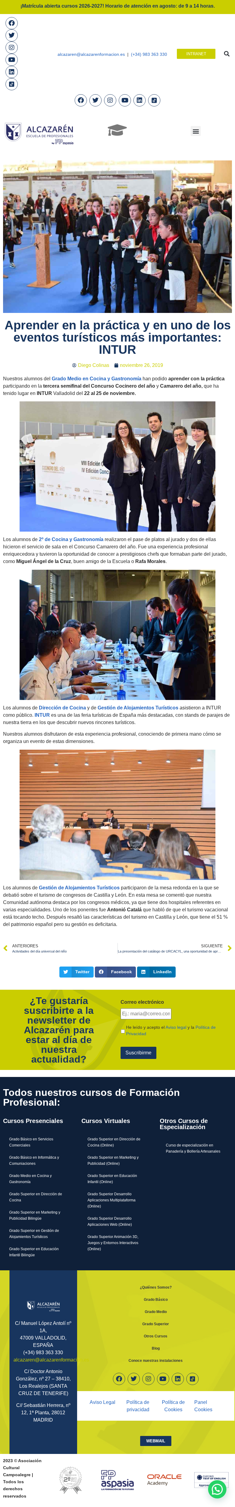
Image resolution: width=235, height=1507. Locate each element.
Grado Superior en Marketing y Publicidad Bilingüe (34, 1215)
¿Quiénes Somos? (156, 1287)
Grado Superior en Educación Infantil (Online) (112, 1179)
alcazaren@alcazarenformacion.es (91, 54)
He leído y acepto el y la (171, 1030)
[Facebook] (12, 23)
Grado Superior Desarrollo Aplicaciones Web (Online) (110, 1221)
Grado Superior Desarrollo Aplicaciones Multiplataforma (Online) (112, 1200)
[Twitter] (12, 35)
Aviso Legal (102, 1402)
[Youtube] (12, 60)
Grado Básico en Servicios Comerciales (31, 1142)
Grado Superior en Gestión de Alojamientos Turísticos (34, 1234)
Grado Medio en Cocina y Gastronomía (30, 1179)
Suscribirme (138, 1052)
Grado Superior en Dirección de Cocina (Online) (114, 1142)
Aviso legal (176, 1027)
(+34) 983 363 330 (149, 54)
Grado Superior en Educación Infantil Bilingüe (34, 1252)
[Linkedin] (12, 72)
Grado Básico (156, 1299)
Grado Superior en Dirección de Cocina (35, 1197)
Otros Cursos (155, 1336)
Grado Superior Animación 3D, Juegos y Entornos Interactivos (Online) (113, 1243)
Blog (156, 1348)
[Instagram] (12, 47)
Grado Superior (155, 1324)
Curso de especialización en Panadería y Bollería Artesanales (193, 1148)
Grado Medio (156, 1312)
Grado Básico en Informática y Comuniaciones (34, 1160)
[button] (227, 54)
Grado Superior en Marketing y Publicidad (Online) (113, 1160)
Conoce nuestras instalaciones (156, 1360)
